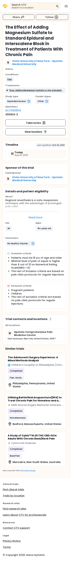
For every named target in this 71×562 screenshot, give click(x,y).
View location (33, 132)
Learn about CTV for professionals (24, 515)
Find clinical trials (13, 489)
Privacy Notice (12, 541)
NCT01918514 (13, 110)
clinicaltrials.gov (28, 470)
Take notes (33, 123)
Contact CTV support (16, 528)
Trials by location (13, 495)
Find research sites (14, 508)
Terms (7, 547)
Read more (36, 217)
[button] (9, 79)
